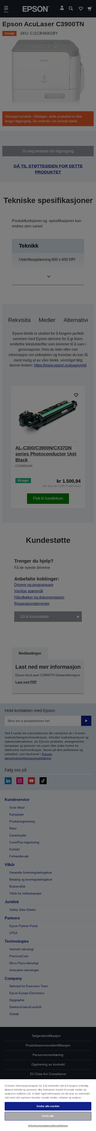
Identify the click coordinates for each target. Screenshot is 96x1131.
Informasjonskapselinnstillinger (48, 1125)
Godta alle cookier (48, 1106)
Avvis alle (48, 1116)
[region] (48, 1105)
